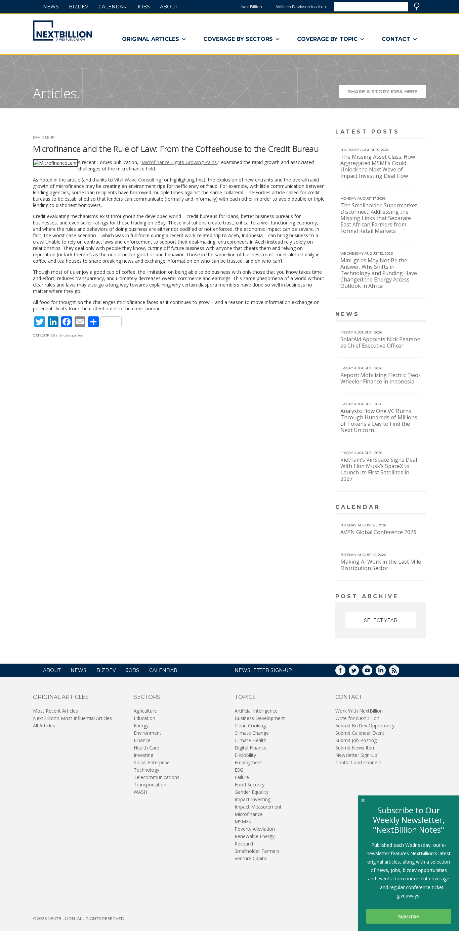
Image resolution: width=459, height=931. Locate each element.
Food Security (249, 784)
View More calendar (404, 508)
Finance (142, 740)
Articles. (56, 93)
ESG (239, 770)
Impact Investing (252, 799)
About (168, 7)
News (51, 7)
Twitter (358, 672)
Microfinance (249, 814)
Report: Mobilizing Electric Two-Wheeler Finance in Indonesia (380, 378)
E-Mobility (245, 755)
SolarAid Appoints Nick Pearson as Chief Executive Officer (380, 342)
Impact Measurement (258, 807)
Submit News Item (355, 747)
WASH (140, 792)
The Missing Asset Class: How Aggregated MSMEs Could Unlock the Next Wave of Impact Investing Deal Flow (377, 166)
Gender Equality (251, 792)
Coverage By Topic (327, 39)
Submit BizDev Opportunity (364, 725)
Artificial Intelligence (256, 711)
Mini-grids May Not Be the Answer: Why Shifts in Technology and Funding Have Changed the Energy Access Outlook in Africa (378, 273)
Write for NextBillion (357, 718)
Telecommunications (156, 777)
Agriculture (145, 711)
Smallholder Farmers (257, 851)
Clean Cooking (250, 725)
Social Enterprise (152, 762)
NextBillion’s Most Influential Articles (72, 718)
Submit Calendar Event (359, 733)
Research (245, 843)
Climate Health (250, 740)
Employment (248, 762)
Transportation (150, 784)
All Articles (44, 725)
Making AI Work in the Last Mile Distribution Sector (380, 565)
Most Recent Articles (55, 711)
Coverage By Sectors (238, 39)
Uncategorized (70, 335)
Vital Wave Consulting (137, 179)
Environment (147, 733)
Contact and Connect (358, 762)
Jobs (143, 7)
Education (144, 718)
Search (416, 6)
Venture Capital (251, 858)
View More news (408, 315)
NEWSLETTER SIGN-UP (263, 670)
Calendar (112, 7)
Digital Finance (250, 747)
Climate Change (252, 733)
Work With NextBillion (359, 711)
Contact (396, 39)
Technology (146, 770)
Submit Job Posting (356, 740)
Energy (141, 725)
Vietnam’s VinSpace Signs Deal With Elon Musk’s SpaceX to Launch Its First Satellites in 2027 (378, 469)
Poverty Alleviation (255, 829)
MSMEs (243, 821)
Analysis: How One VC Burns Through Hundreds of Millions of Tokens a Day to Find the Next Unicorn (378, 420)
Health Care (146, 747)
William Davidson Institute (301, 6)
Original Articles (150, 39)
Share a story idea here (387, 93)
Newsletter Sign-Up (356, 755)
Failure (242, 777)
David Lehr (43, 137)
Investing (143, 755)
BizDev (78, 7)
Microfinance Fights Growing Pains (179, 162)
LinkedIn (385, 672)
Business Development (260, 718)
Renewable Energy (255, 836)
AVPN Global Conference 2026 (378, 532)
